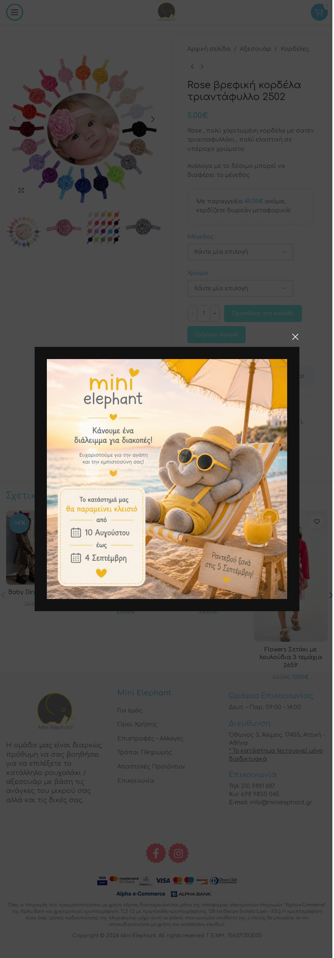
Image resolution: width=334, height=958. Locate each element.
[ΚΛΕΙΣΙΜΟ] (295, 337)
